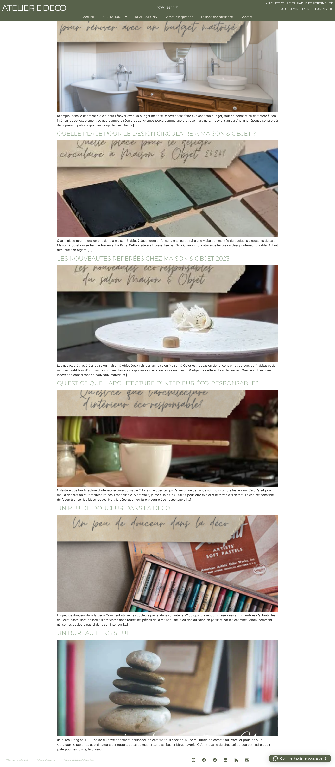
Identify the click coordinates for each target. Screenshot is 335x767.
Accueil (88, 17)
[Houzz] (236, 760)
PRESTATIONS (112, 17)
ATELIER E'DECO (34, 8)
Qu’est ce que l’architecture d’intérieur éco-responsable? (158, 383)
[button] (300, 758)
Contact (246, 17)
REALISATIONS (146, 17)
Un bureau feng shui (92, 632)
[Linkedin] (225, 760)
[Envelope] (247, 760)
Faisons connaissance (217, 17)
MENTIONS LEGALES (17, 759)
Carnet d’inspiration (179, 17)
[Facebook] (204, 760)
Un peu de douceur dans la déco (113, 508)
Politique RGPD (45, 759)
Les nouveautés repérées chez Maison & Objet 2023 (143, 258)
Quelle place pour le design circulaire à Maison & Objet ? (156, 133)
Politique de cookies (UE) (78, 759)
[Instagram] (193, 760)
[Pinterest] (215, 760)
